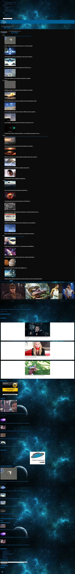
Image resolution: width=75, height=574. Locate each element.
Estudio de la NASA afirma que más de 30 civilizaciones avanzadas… (18, 146)
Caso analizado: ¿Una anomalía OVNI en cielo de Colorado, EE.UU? (19, 122)
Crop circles (6, 8)
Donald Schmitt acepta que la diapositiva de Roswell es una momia (14, 413)
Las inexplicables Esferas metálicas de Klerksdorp (14, 178)
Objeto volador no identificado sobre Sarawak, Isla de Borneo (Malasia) (15, 309)
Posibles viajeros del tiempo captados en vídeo (10, 438)
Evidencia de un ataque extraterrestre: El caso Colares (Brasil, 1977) (14, 430)
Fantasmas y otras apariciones (9, 9)
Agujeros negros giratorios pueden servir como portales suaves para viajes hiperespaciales (23, 278)
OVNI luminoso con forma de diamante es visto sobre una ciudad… (18, 56)
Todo (5, 36)
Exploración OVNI (3, 311)
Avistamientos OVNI (7, 3)
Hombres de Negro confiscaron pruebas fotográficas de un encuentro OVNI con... (17, 513)
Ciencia (3, 13)
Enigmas (3, 5)
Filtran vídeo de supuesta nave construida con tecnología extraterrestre (19, 233)
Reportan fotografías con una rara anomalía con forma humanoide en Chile (20, 100)
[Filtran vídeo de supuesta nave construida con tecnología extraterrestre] (10, 231)
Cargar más (2, 516)
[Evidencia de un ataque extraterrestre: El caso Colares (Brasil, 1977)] (3, 428)
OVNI (3, 1)
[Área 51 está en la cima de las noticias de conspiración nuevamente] (10, 188)
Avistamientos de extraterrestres (9, 2)
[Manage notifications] (2, 572)
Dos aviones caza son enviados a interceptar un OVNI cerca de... (13, 498)
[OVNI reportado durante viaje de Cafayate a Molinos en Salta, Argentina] (10, 109)
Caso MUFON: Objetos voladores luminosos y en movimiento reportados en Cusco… (22, 133)
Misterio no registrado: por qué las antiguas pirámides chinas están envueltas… (21, 156)
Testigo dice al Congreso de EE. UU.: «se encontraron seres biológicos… (19, 246)
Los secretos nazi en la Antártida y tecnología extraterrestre (16, 167)
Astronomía (8, 236)
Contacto (3, 23)
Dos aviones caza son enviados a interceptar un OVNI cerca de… (17, 67)
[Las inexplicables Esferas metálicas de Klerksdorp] (10, 176)
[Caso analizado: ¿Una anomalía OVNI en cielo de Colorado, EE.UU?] (10, 120)
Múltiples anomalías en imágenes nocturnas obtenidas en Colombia (18, 90)
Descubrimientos (12, 236)
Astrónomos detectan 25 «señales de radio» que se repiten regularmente (19, 257)
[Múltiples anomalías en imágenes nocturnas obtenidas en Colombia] (10, 88)
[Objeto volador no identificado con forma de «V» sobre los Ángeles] (10, 43)
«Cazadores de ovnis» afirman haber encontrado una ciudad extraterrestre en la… (21, 211)
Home (3, 20)
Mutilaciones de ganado (8, 10)
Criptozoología (6, 7)
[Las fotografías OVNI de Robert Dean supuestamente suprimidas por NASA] (3, 444)
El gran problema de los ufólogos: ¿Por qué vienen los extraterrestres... (15, 423)
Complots (4, 12)
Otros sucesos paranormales (8, 11)
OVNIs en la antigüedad (27, 36)
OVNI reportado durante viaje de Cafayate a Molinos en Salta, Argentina (19, 111)
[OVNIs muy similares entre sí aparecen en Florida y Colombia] (10, 76)
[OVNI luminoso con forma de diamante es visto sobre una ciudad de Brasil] (10, 54)
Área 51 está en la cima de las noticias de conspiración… (16, 190)
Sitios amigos (4, 22)
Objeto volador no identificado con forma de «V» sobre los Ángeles (18, 45)
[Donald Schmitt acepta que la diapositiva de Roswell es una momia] (8, 411)
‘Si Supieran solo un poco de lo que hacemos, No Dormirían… (17, 201)
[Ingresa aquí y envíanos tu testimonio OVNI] (37, 464)
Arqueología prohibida (8, 6)
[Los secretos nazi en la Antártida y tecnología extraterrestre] (10, 165)
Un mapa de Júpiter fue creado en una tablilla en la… (15, 267)
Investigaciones (4, 4)
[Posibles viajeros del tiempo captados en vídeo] (3, 436)
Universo (5, 15)
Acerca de (4, 21)
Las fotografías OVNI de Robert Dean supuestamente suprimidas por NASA (16, 446)
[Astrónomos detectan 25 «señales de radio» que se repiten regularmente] (10, 255)
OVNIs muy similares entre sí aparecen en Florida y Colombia (17, 78)
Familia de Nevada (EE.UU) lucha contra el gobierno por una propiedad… (20, 222)
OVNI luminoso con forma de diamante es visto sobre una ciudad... (14, 490)
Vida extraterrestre (7, 16)
